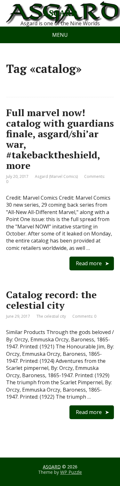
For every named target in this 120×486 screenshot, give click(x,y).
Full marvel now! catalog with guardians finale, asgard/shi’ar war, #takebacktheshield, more (60, 139)
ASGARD (60, 13)
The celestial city (51, 316)
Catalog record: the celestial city (51, 300)
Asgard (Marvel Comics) (56, 176)
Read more (89, 263)
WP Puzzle (71, 472)
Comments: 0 (84, 316)
